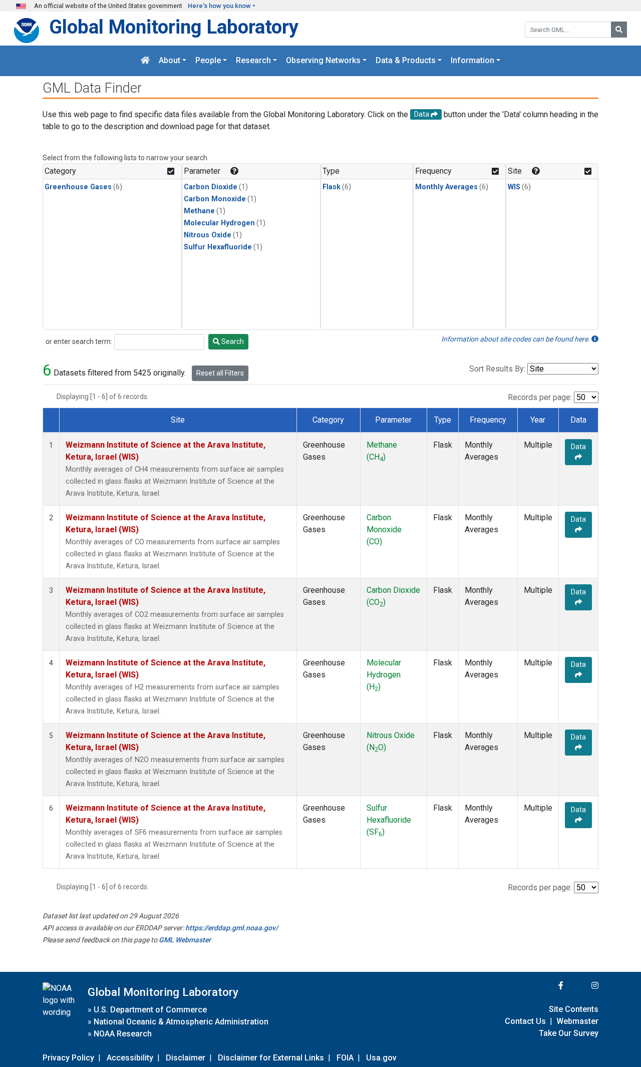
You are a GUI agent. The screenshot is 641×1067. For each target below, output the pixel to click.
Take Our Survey (568, 1033)
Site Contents (573, 1009)
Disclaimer (185, 1057)
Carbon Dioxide (210, 187)
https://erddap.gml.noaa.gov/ (231, 928)
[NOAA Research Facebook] (547, 985)
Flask (332, 187)
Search (232, 341)
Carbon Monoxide (215, 199)
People (208, 61)
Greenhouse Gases (78, 187)
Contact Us (525, 1021)
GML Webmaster (185, 940)
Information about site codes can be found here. (516, 339)
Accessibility (130, 1057)
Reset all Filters (220, 373)
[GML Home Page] (145, 61)
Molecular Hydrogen (219, 223)
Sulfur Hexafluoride (218, 247)
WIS (514, 187)
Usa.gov (381, 1057)
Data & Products (406, 61)
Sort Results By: (497, 369)
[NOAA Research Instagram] (581, 985)
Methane (199, 211)
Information (472, 61)
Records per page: (540, 397)
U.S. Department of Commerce (150, 1009)
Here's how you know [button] (219, 6)
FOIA (345, 1057)
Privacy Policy (68, 1057)
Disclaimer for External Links (271, 1057)
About (169, 61)
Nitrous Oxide (207, 235)
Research (253, 61)
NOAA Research (123, 1033)
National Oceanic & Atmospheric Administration (181, 1021)
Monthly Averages (446, 187)
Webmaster (577, 1021)
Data (578, 447)
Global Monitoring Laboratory (173, 27)
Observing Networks (323, 61)
